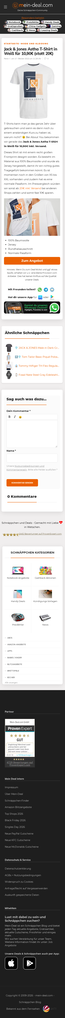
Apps (9, 651)
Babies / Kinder (14, 657)
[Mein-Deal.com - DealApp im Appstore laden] (14, 963)
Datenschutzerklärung (18, 868)
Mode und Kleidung (34, 43)
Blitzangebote (14, 664)
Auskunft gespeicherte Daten (22, 894)
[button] (9, 416)
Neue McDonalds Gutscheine (21, 846)
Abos (9, 638)
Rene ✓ (7, 58)
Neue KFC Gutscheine (17, 840)
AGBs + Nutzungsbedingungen (23, 875)
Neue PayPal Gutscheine (19, 833)
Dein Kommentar (18, 410)
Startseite (11, 43)
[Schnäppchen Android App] (51, 297)
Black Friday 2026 (15, 820)
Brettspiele (13, 671)
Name (11, 450)
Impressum (11, 787)
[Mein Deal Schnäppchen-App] (32, 963)
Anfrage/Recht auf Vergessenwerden (26, 888)
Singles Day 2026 (15, 826)
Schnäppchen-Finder (17, 800)
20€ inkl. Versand (30, 188)
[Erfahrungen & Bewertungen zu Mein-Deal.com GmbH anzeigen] (20, 742)
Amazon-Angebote (16, 644)
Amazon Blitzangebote (18, 807)
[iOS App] (40, 297)
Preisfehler (35, 932)
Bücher (11, 677)
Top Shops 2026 (14, 813)
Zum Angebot (32, 261)
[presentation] (9, 417)
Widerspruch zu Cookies (19, 881)
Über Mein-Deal (14, 794)
